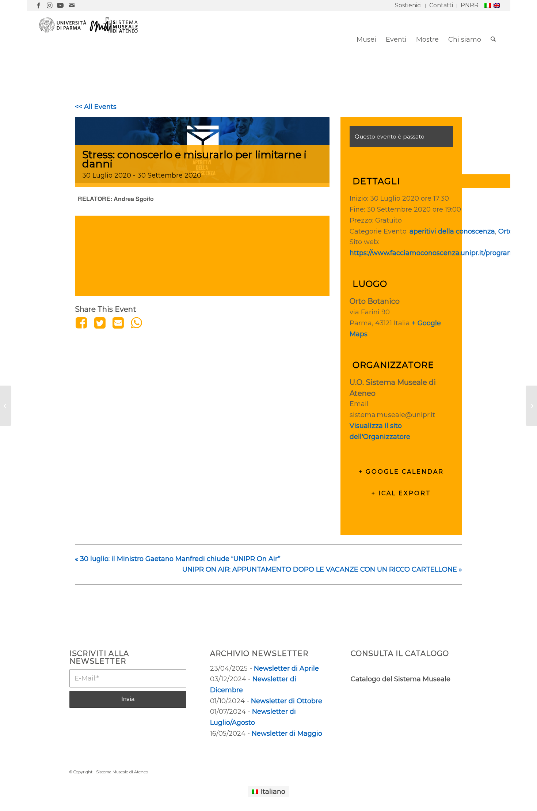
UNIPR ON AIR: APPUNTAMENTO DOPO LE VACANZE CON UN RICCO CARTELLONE (322, 569)
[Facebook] (83, 322)
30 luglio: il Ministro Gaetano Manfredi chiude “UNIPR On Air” (178, 559)
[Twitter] (100, 322)
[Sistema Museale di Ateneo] (91, 44)
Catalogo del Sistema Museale (400, 679)
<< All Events (96, 107)
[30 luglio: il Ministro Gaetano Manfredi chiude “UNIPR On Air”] (5, 406)
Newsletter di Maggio (287, 733)
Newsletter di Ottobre (286, 701)
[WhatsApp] (136, 322)
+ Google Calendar (401, 471)
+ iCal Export (401, 493)
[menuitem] (408, 6)
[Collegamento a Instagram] (49, 5)
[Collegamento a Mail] (71, 5)
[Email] (118, 322)
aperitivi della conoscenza (452, 231)
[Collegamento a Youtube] (60, 5)
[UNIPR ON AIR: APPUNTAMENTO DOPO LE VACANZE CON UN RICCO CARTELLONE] (531, 406)
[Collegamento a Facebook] (38, 5)
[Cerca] (493, 39)
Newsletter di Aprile (286, 668)
